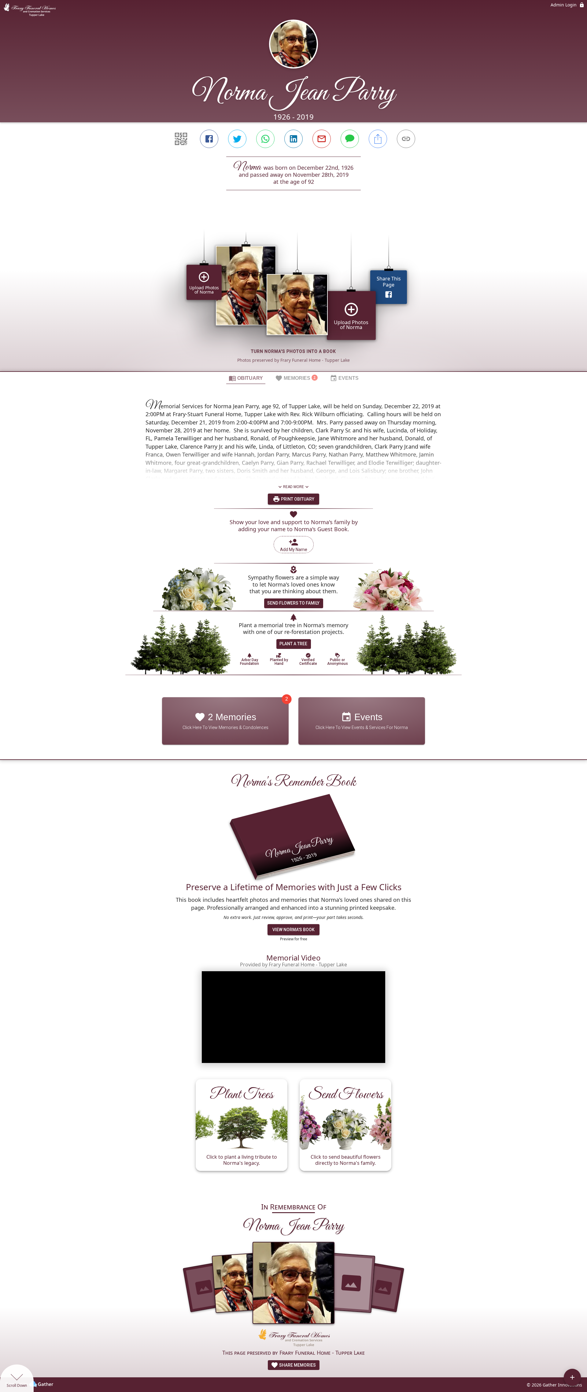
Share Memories (297, 1365)
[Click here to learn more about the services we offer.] (293, 1339)
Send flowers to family (293, 603)
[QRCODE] (181, 139)
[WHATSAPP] (265, 139)
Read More (293, 487)
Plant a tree (293, 643)
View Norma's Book (293, 929)
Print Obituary (297, 499)
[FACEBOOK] (209, 139)
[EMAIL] (321, 139)
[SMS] (350, 139)
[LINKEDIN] (293, 139)
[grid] (293, 291)
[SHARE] (378, 139)
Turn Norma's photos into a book (293, 351)
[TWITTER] (237, 139)
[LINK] (406, 139)
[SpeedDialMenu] (572, 1377)
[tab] (245, 378)
